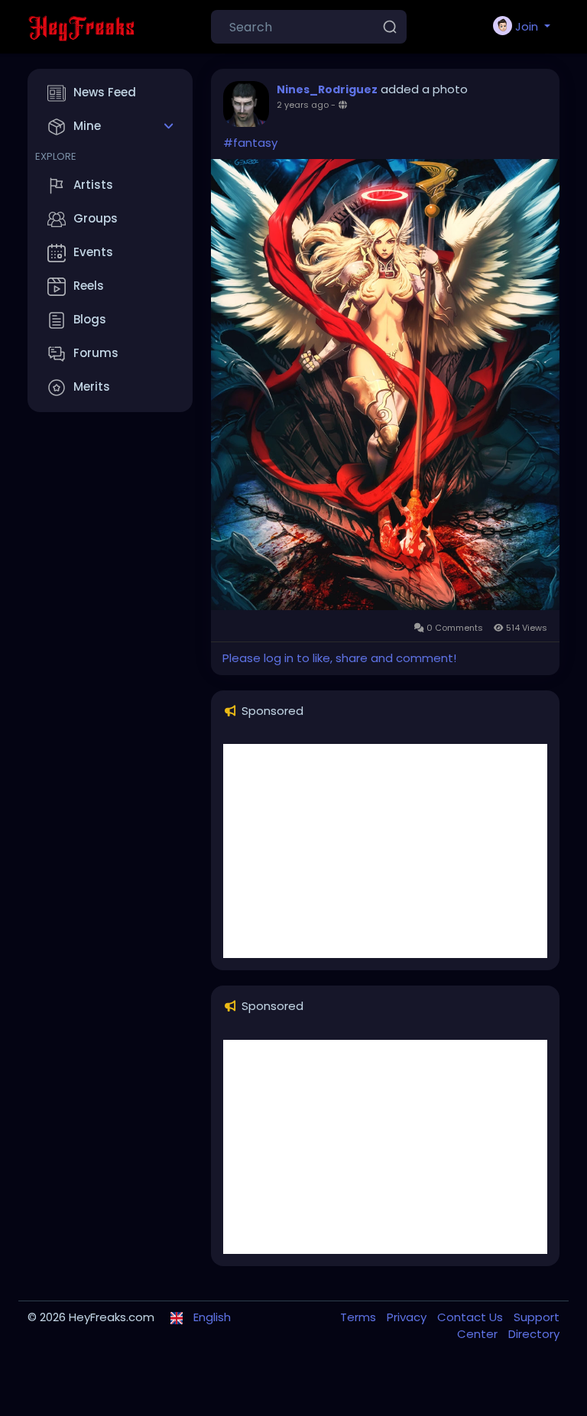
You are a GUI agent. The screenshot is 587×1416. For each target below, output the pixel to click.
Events (93, 252)
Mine (87, 126)
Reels (88, 286)
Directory (533, 1334)
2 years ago (303, 105)
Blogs (89, 319)
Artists (93, 185)
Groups (95, 218)
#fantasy (250, 143)
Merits (91, 386)
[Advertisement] (385, 851)
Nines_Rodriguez (327, 89)
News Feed (104, 92)
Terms (359, 1317)
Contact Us (471, 1317)
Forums (95, 353)
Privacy (408, 1317)
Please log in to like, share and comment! (339, 658)
